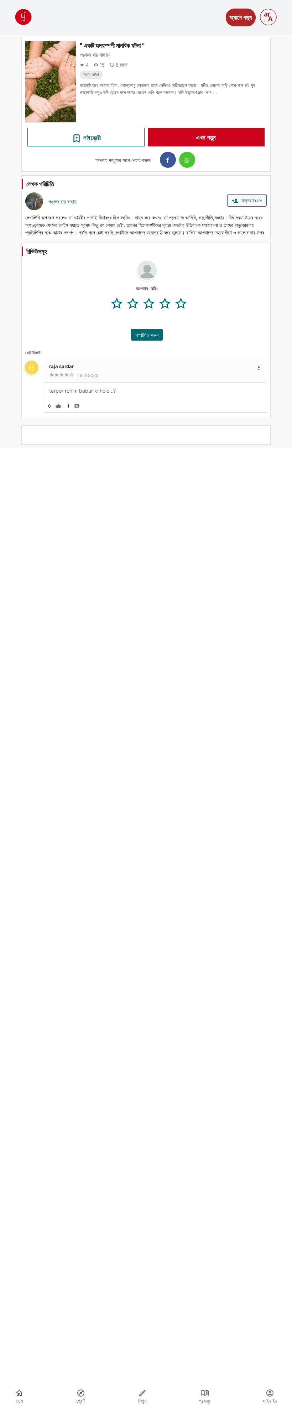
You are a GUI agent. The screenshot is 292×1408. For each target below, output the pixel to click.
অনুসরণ (247, 200)
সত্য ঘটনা (91, 74)
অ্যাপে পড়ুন (241, 17)
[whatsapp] (169, 160)
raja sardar (61, 366)
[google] (188, 160)
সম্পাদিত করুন (146, 335)
